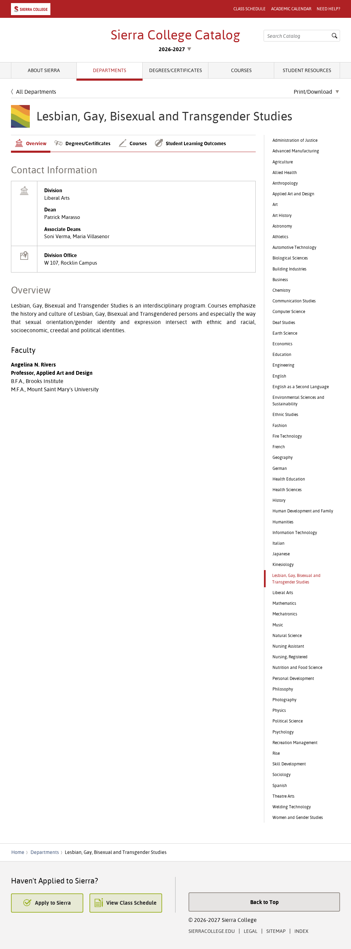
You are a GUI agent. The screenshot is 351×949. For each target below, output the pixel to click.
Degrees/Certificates (175, 70)
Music (278, 624)
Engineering (283, 365)
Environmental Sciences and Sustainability (298, 400)
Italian (279, 543)
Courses (241, 70)
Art (275, 204)
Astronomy (282, 226)
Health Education (289, 479)
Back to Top (264, 902)
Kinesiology (283, 564)
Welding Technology (292, 806)
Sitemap (276, 931)
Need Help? (328, 8)
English (279, 376)
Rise (276, 753)
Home (17, 852)
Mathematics (284, 603)
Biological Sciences (290, 258)
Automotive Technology (294, 247)
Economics (282, 343)
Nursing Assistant (288, 646)
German (280, 468)
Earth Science (285, 333)
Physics (279, 710)
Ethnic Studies (285, 414)
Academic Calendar (291, 8)
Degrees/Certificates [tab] (87, 143)
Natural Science (287, 635)
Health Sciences (287, 489)
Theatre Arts (283, 796)
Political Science (288, 721)
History (279, 500)
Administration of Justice (295, 140)
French (279, 446)
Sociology (282, 774)
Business (280, 279)
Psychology (283, 731)
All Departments (36, 91)
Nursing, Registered (290, 656)
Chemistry (281, 290)
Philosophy (283, 689)
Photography (284, 699)
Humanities (283, 521)
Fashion (280, 425)
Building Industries (289, 268)
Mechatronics (285, 613)
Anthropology (285, 183)
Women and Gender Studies (298, 817)
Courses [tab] (138, 143)
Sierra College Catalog (175, 34)
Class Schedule (249, 8)
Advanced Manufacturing (296, 150)
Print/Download (313, 92)
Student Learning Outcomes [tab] (196, 143)
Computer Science (289, 311)
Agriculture (283, 161)
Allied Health (285, 172)
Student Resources (307, 70)
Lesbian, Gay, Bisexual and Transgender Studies (296, 579)
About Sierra (44, 70)
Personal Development (293, 678)
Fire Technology (287, 436)
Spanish (280, 785)
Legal (250, 931)
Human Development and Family (303, 510)
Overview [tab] (36, 143)
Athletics (280, 236)
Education (282, 354)
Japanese (281, 553)
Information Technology (295, 532)
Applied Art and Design (293, 193)
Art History (282, 215)
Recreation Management (295, 742)
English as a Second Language (301, 386)
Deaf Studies (284, 322)
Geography (283, 457)
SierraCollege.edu (212, 931)
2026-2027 (172, 49)
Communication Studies (294, 300)
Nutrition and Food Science (297, 667)
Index (301, 931)
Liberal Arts (283, 592)
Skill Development (289, 763)
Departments (109, 70)
